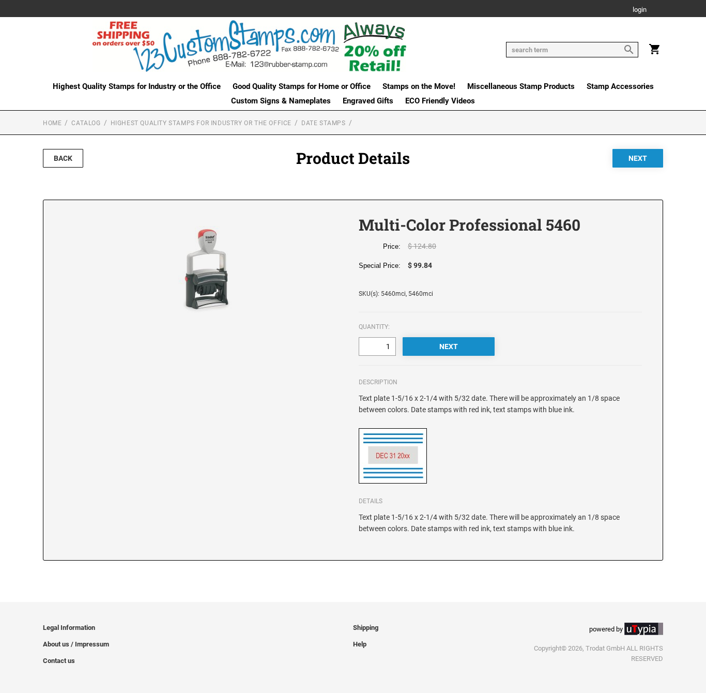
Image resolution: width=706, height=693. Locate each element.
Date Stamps (323, 123)
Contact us (59, 661)
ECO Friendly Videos (440, 101)
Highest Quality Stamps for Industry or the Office (137, 86)
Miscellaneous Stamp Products (521, 86)
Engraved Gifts (368, 101)
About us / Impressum (76, 644)
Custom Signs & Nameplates (281, 101)
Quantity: (374, 326)
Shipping (365, 627)
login (640, 10)
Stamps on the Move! (418, 86)
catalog (85, 123)
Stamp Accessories (620, 86)
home (52, 123)
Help (359, 644)
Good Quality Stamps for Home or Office (302, 86)
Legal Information (69, 627)
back (63, 158)
